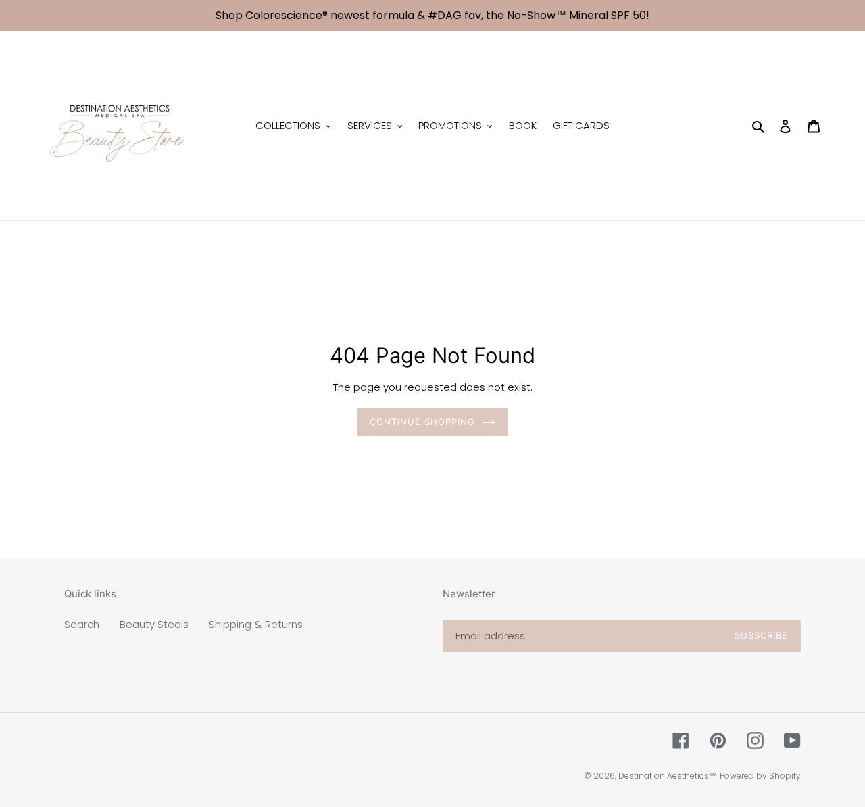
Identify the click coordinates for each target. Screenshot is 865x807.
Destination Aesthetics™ (667, 775)
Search (81, 624)
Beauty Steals (154, 624)
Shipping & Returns (256, 624)
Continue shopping (423, 421)
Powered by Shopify (760, 775)
